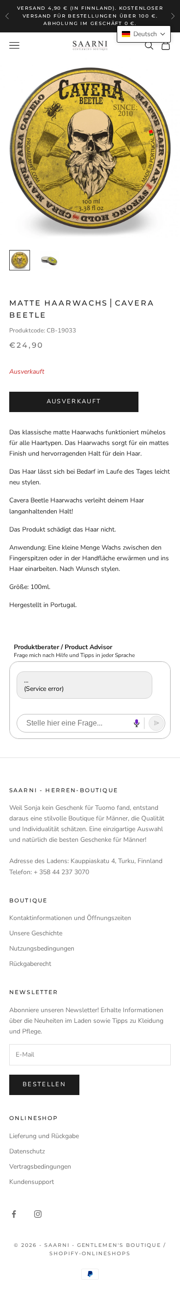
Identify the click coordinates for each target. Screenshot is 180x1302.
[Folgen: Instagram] (37, 1214)
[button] (143, 34)
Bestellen (44, 1084)
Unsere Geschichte (35, 933)
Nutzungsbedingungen (41, 948)
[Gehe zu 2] (49, 260)
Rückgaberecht (30, 963)
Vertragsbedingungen (40, 1166)
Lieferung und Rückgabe (44, 1136)
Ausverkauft (74, 401)
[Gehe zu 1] (19, 260)
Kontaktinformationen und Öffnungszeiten (70, 918)
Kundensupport (31, 1181)
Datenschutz (27, 1151)
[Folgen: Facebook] (13, 1214)
